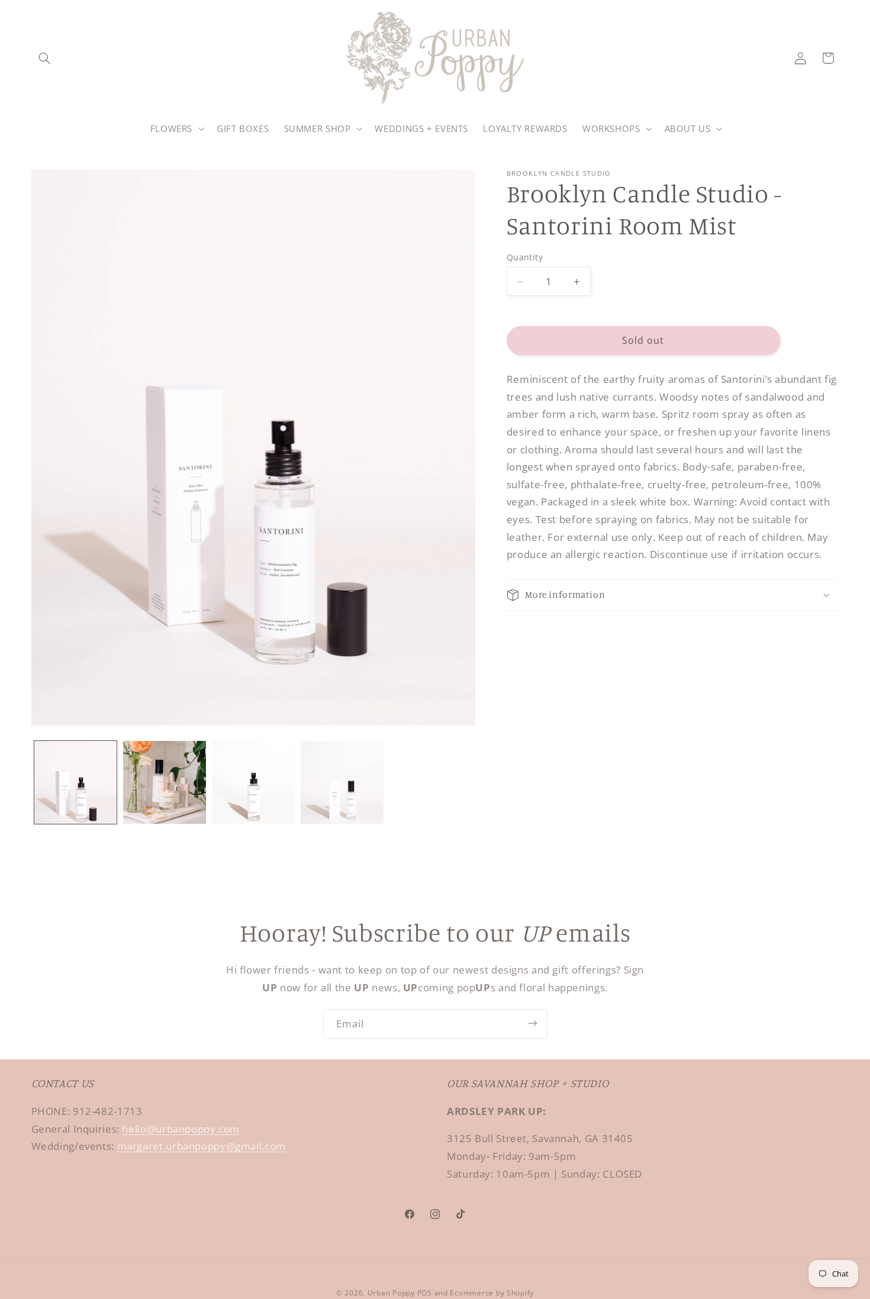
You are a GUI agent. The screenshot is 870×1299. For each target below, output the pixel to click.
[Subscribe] (532, 1023)
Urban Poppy (391, 1292)
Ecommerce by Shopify (492, 1292)
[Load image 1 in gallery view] (75, 782)
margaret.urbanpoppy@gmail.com (201, 1146)
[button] (45, 58)
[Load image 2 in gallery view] (164, 782)
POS (424, 1292)
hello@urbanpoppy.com (181, 1129)
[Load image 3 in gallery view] (253, 782)
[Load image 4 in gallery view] (342, 782)
